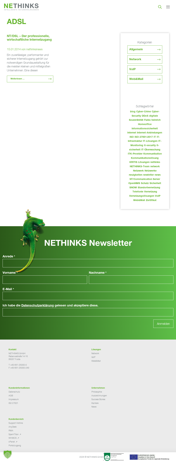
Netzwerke (151, 171)
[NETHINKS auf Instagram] (21, 376)
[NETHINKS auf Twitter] (12, 376)
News (93, 406)
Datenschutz (14, 391)
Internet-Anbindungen (149, 133)
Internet (131, 133)
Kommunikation (152, 154)
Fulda (147, 120)
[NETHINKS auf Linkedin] (18, 376)
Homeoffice (145, 124)
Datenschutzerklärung (37, 305)
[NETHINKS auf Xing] (15, 376)
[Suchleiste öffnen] (160, 7)
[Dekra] (113, 457)
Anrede (9, 256)
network (155, 166)
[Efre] (149, 457)
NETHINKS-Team (140, 166)
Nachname (98, 273)
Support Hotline (16, 423)
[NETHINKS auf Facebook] (10, 376)
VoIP (132, 69)
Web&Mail (136, 79)
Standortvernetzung (149, 188)
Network (135, 59)
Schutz (145, 183)
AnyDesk (12, 426)
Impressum (14, 399)
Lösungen (144, 162)
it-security (150, 145)
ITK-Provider (135, 154)
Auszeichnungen (99, 395)
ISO (132, 137)
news (158, 175)
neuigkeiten (135, 175)
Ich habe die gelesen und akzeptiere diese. (50, 305)
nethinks (155, 162)
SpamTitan (14, 434)
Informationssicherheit (145, 129)
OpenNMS (134, 183)
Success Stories (98, 399)
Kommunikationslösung (145, 158)
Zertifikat (151, 200)
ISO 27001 (13, 403)
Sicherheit (155, 183)
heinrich (156, 120)
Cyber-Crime (143, 112)
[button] (7, 454)
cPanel (12, 441)
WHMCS (12, 438)
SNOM (133, 188)
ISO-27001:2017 (144, 137)
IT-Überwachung (150, 150)
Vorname (10, 273)
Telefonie (138, 192)
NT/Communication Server (145, 179)
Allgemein (136, 49)
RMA (11, 430)
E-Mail (8, 289)
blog (132, 112)
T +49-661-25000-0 (18, 365)
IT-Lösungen (150, 141)
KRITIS (133, 162)
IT (155, 137)
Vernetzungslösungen (141, 196)
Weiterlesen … (17, 79)
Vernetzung (150, 192)
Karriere (94, 403)
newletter (148, 175)
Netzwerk (138, 171)
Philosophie (96, 391)
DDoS (145, 116)
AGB (11, 395)
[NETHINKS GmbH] (21, 7)
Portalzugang (15, 445)
